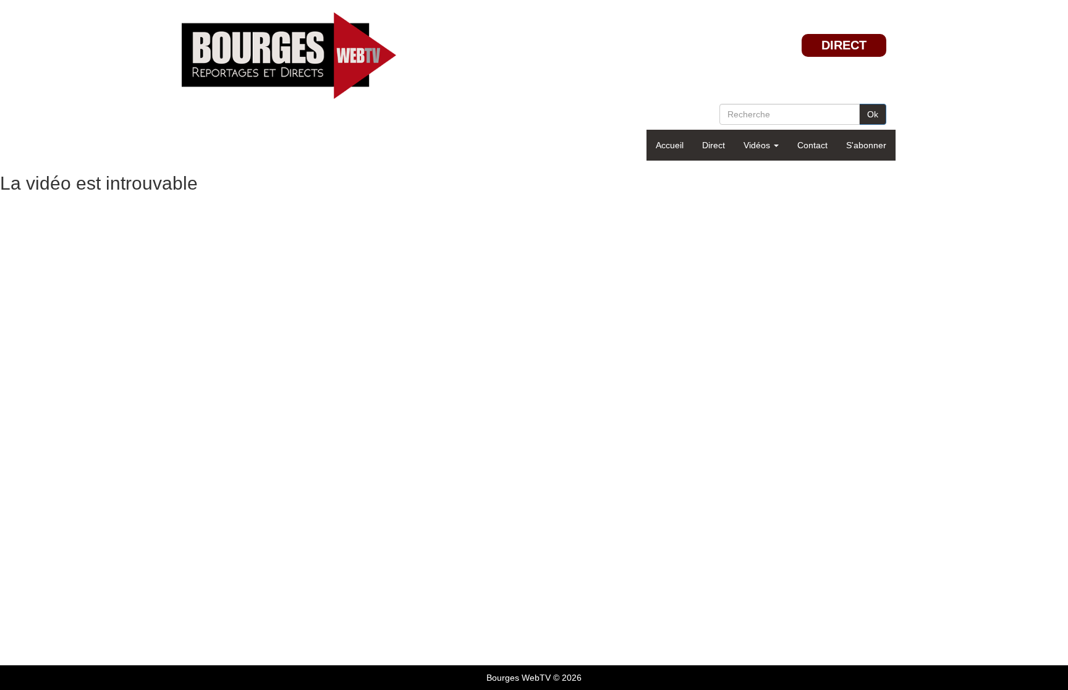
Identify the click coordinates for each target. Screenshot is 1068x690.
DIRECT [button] (844, 45)
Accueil (670, 145)
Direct (713, 145)
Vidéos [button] (758, 145)
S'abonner (866, 145)
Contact (812, 145)
